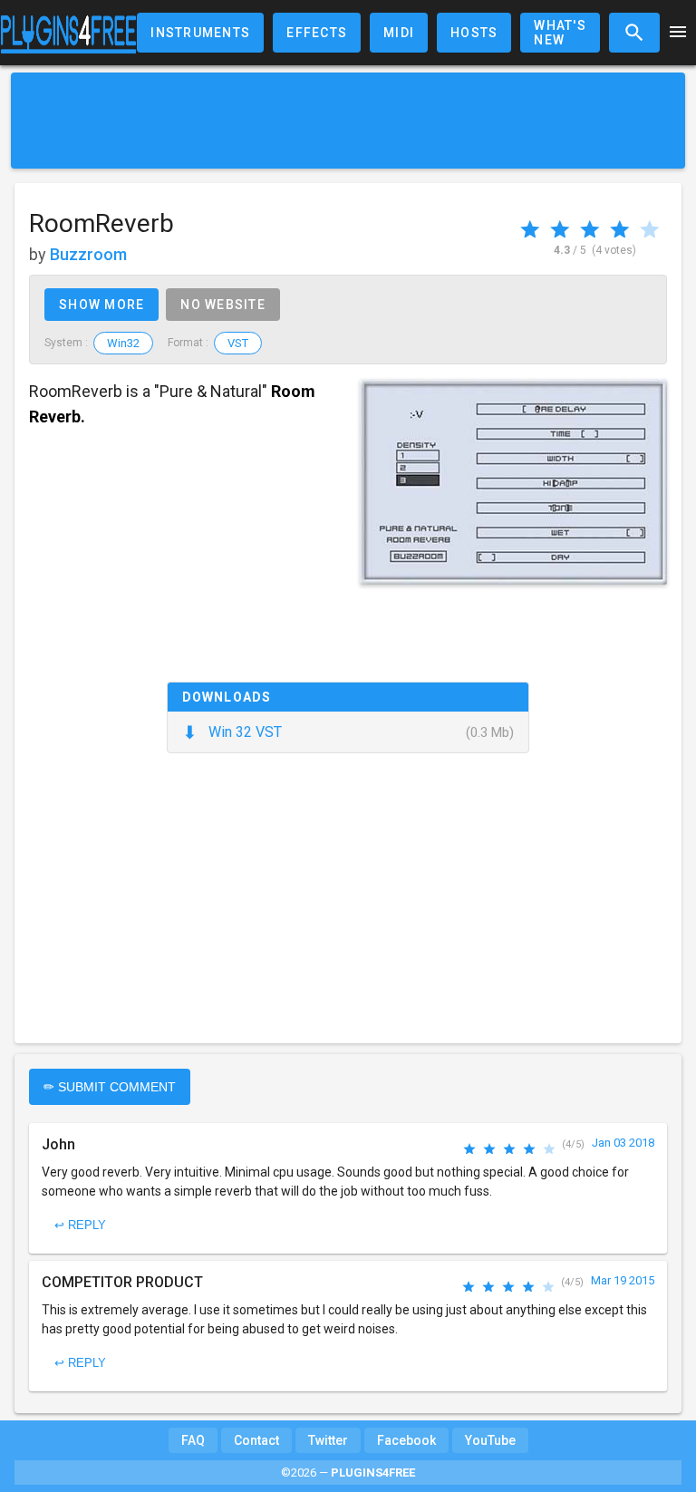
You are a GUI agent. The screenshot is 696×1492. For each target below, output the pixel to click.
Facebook (406, 1440)
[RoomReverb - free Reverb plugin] (513, 482)
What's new (560, 32)
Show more (101, 304)
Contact (256, 1440)
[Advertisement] (348, 120)
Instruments (200, 32)
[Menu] (678, 33)
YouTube (490, 1440)
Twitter (328, 1440)
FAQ (193, 1440)
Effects (316, 32)
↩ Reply (80, 1225)
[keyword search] (634, 33)
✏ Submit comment (110, 1087)
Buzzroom (88, 254)
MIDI (398, 32)
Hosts (474, 32)
